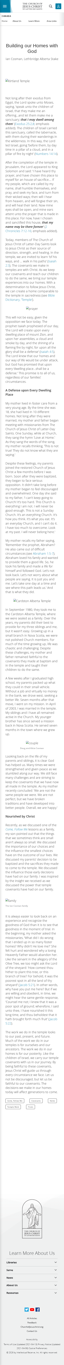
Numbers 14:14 (46, 154)
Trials (30, 1107)
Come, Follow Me (15, 1101)
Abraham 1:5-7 (43, 553)
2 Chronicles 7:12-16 (26, 229)
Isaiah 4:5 (47, 352)
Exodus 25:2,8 (24, 124)
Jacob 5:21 (27, 985)
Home (5, 21)
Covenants (36, 1101)
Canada (6, 16)
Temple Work (13, 1107)
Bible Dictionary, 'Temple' (30, 297)
